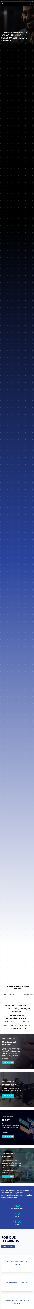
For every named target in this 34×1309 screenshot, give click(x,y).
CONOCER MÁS (7, 1246)
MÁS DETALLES (8, 1062)
